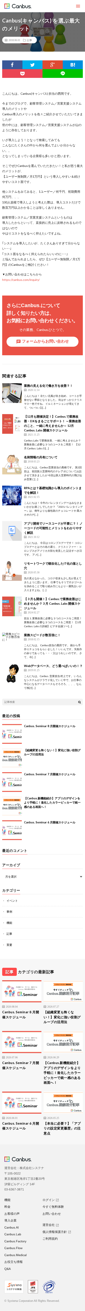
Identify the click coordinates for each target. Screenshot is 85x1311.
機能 (9, 922)
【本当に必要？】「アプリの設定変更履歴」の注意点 (62, 1128)
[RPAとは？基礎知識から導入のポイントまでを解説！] (12, 495)
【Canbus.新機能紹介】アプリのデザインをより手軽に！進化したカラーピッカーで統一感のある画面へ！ (52, 802)
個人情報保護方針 (54, 1232)
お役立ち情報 (13, 1262)
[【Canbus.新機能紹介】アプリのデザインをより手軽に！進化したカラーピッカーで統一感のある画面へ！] (12, 806)
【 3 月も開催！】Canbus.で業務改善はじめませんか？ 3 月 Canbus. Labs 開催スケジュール (52, 603)
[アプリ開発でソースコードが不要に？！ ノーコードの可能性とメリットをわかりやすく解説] (12, 531)
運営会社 (48, 1225)
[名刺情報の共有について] (12, 464)
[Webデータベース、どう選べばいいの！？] (12, 673)
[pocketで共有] (22, 73)
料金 (7, 1206)
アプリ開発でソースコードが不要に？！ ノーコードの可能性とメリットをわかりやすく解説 (53, 528)
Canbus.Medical (15, 1255)
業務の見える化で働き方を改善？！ (48, 385)
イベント (12, 900)
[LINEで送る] (62, 73)
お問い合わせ (51, 1213)
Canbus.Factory (15, 1241)
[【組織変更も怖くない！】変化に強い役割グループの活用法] (12, 758)
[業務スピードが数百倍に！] (12, 642)
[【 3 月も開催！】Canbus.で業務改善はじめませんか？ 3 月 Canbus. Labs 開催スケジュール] (12, 606)
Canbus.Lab (12, 1234)
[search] (79, 702)
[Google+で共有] (52, 64)
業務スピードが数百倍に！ (42, 635)
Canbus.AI (11, 1227)
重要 (9, 945)
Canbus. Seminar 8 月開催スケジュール (49, 726)
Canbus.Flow (13, 1248)
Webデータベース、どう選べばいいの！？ (53, 666)
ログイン (48, 1200)
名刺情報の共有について (41, 457)
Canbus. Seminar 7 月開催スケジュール (49, 774)
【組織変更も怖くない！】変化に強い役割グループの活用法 (62, 1017)
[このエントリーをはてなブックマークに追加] (73, 64)
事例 (9, 911)
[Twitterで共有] (32, 64)
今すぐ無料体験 (53, 1206)
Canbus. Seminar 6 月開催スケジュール (49, 822)
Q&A (7, 1269)
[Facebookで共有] (12, 64)
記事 (29, 40)
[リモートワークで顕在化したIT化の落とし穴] (12, 571)
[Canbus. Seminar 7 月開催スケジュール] (12, 782)
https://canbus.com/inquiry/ (21, 280)
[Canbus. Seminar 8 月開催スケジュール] (12, 734)
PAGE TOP (78, 1266)
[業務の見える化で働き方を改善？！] (12, 393)
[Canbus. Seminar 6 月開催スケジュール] (12, 830)
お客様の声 (12, 1213)
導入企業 (10, 1220)
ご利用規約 (50, 1238)
